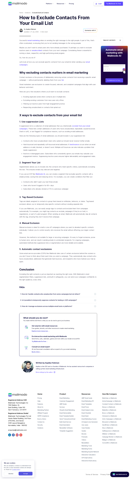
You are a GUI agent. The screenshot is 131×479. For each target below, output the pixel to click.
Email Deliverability (65, 413)
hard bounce (74, 144)
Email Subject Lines (88, 410)
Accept (25, 473)
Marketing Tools (87, 446)
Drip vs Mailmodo (107, 428)
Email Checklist (86, 413)
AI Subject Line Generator (90, 422)
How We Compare (109, 394)
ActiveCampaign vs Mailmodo (111, 401)
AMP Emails (63, 404)
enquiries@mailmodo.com (17, 430)
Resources (86, 394)
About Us (40, 407)
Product (63, 394)
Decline (11, 473)
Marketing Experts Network (90, 452)
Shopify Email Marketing (67, 410)
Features (40, 404)
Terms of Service (92, 474)
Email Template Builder (67, 416)
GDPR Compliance (43, 416)
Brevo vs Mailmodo (108, 413)
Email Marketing (64, 398)
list (63, 80)
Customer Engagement (67, 401)
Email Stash (85, 416)
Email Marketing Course (89, 419)
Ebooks (84, 434)
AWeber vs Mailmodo (109, 434)
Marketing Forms (87, 449)
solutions (27, 12)
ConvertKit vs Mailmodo (109, 443)
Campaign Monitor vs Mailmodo (112, 437)
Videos (84, 440)
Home (21, 12)
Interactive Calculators (89, 455)
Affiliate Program (42, 413)
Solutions (40, 428)
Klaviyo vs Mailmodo (108, 407)
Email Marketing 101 (88, 401)
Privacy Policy (105, 474)
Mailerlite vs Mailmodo (109, 410)
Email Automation (65, 425)
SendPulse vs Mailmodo (109, 425)
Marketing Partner (43, 410)
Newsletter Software (66, 428)
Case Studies (86, 428)
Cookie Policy (16, 469)
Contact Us (40, 422)
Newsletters (85, 443)
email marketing (34, 40)
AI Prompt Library (87, 458)
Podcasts (84, 437)
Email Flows (85, 407)
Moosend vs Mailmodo (109, 422)
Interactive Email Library (89, 460)
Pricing (39, 398)
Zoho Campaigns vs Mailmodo (111, 419)
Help (38, 401)
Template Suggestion (66, 431)
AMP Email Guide (87, 398)
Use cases (85, 425)
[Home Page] (17, 3)
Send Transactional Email (67, 419)
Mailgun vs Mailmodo (108, 440)
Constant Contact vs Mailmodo (111, 404)
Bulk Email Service (65, 422)
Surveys (62, 407)
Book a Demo (41, 419)
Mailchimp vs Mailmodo (109, 398)
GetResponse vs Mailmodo (110, 431)
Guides (84, 431)
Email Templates (87, 404)
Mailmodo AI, (41, 174)
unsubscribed (37, 50)
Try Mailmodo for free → (114, 80)
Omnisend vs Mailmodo (109, 416)
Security (40, 425)
